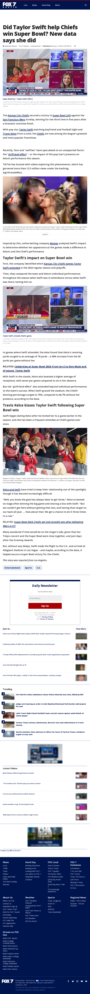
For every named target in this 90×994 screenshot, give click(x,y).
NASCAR (51, 909)
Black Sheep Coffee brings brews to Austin (18, 773)
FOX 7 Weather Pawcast (31, 902)
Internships (7, 915)
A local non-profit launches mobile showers (19, 794)
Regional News (78, 897)
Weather (29, 897)
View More (81, 629)
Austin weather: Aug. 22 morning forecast (18, 804)
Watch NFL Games (10, 938)
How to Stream (53, 865)
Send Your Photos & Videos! (33, 912)
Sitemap (6, 884)
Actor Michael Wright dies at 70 (14, 665)
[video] (81, 775)
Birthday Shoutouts (32, 865)
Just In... (7, 628)
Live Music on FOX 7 (33, 874)
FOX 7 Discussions (77, 885)
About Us (8, 897)
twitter (73, 981)
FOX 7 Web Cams (32, 915)
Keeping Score (30, 868)
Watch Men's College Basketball (11, 957)
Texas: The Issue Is (77, 877)
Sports (28, 567)
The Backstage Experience (53, 890)
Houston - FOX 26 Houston (77, 905)
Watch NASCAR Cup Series (10, 950)
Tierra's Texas (53, 868)
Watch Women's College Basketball (10, 962)
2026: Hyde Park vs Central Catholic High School (20, 815)
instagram (77, 981)
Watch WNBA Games (11, 966)
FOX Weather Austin (55, 877)
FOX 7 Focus (75, 874)
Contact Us (7, 904)
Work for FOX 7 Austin (11, 912)
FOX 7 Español (53, 871)
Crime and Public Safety (9, 878)
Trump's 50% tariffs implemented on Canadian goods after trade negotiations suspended (36, 655)
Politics (5, 874)
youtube (82, 981)
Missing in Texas (76, 882)
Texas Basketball (54, 912)
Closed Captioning (10, 918)
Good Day (30, 862)
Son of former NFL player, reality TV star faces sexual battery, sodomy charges (32, 675)
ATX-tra (73, 888)
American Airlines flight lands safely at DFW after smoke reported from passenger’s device (36, 634)
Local (5, 865)
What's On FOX (8, 901)
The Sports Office (54, 874)
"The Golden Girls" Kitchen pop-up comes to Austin (22, 783)
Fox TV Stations (24, 46)
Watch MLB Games (10, 946)
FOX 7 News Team (10, 909)
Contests (28, 879)
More (57, 5)
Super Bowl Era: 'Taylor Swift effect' (18, 99)
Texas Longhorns (54, 901)
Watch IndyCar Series (11, 954)
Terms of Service (46, 619)
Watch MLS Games (10, 969)
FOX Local (53, 862)
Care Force (74, 879)
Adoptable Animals (32, 877)
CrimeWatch (75, 868)
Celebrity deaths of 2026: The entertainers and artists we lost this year (29, 644)
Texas (5, 871)
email (86, 981)
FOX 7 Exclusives (75, 863)
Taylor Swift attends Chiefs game (17, 336)
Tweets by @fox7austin (10, 850)
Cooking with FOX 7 (32, 871)
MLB (49, 906)
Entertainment (36, 46)
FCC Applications (9, 923)
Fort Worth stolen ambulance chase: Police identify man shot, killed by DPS (49, 694)
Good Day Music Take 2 (56, 885)
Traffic (5, 868)
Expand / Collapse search (85, 5)
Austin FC (51, 904)
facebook (68, 981)
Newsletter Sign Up (10, 906)
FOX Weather (30, 918)
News (6, 862)
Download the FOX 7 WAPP (33, 907)
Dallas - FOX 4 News (78, 901)
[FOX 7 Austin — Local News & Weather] (10, 5)
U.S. (39, 567)
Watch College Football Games (9, 942)
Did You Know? (31, 921)
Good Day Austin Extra (54, 880)
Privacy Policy (47, 617)
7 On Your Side (76, 871)
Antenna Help (8, 926)
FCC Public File (8, 920)
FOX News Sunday (10, 882)
